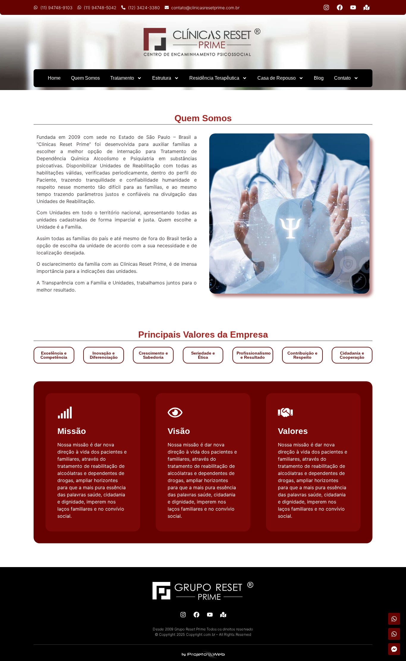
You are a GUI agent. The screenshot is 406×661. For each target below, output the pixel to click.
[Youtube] (353, 7)
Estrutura (161, 78)
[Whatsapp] (394, 619)
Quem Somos (85, 78)
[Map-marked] (366, 7)
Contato (342, 78)
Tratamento (122, 78)
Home (54, 78)
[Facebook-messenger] (394, 649)
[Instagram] (326, 7)
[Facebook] (340, 7)
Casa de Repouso (276, 78)
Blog (319, 78)
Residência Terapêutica (214, 78)
